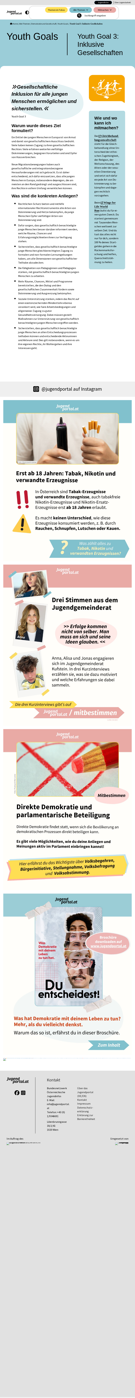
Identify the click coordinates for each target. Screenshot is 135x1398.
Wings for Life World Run (105, 206)
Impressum (84, 1103)
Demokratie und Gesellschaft (43, 24)
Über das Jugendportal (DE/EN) (85, 1092)
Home (15, 24)
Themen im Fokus (56, 9)
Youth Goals (63, 24)
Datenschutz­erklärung (85, 1109)
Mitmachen (103, 9)
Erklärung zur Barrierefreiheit (86, 1117)
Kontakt (82, 1100)
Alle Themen (79, 9)
